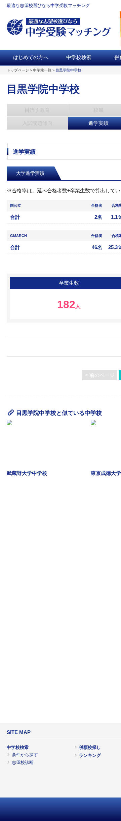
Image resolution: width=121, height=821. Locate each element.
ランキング (90, 755)
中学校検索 (78, 57)
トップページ (18, 70)
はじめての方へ (30, 57)
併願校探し (90, 747)
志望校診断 (23, 762)
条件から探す (25, 755)
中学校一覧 (42, 70)
